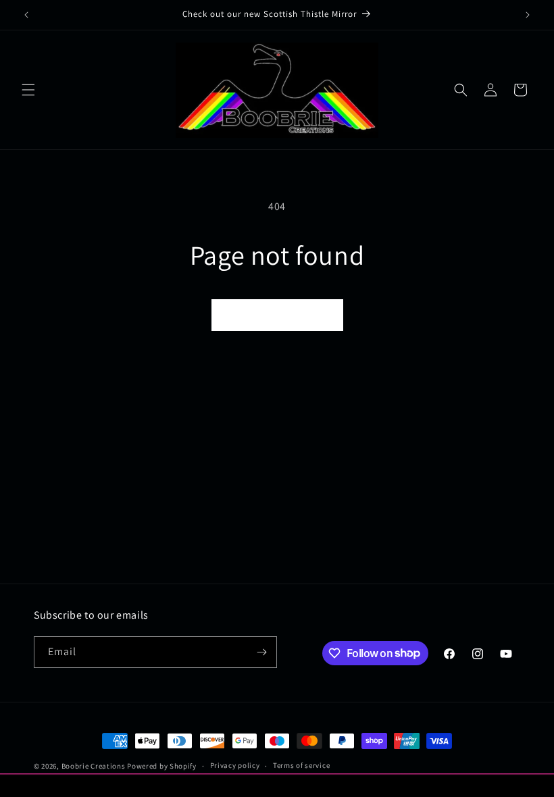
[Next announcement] (528, 15)
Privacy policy (235, 765)
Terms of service (301, 765)
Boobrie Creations (93, 766)
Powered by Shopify (162, 766)
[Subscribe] (261, 652)
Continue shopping (277, 314)
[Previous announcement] (26, 15)
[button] (28, 90)
